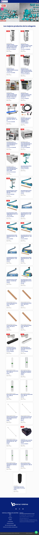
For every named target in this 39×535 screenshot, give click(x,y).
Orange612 (30, 533)
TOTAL (24, 125)
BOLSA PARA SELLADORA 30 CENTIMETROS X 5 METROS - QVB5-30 (12, 464)
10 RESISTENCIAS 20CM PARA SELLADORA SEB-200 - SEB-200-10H (26, 418)
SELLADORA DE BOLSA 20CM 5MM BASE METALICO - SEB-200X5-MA (12, 258)
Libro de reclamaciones (9, 525)
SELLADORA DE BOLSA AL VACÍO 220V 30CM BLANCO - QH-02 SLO (26, 348)
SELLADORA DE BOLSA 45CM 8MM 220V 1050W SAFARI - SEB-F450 (12, 191)
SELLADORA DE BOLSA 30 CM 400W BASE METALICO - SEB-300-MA (26, 236)
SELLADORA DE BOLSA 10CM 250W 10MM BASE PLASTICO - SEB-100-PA (26, 281)
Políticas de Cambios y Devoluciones (10, 527)
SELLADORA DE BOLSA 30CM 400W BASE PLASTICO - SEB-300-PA (12, 236)
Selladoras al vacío (10, 141)
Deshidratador (9, 43)
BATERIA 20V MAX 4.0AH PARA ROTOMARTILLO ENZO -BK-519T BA (26, 441)
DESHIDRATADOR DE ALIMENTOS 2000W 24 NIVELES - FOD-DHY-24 (12, 70)
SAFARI (10, 51)
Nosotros (10, 517)
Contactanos (10, 521)
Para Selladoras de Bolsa (11, 324)
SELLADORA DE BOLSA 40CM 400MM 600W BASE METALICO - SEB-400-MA (12, 214)
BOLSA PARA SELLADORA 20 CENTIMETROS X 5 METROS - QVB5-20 (26, 372)
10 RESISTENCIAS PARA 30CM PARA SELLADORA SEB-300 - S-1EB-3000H (12, 418)
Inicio (10, 516)
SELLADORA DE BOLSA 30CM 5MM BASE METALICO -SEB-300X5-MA (26, 214)
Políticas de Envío (10, 523)
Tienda (10, 519)
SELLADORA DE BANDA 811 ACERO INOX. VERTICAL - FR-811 (12, 119)
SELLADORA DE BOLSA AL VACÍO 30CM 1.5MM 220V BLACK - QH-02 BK (11, 348)
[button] (36, 532)
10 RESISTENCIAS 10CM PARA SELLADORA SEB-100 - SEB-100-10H (12, 441)
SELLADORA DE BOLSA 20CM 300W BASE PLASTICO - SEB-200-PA (26, 258)
